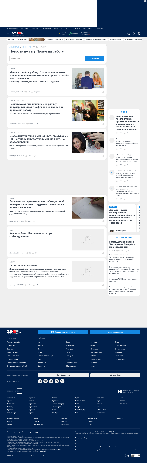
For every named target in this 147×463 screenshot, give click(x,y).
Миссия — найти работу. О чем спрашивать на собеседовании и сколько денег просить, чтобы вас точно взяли (39, 75)
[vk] (45, 381)
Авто (40, 342)
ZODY (85, 28)
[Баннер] (37, 39)
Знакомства (25, 28)
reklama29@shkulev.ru (111, 432)
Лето (68, 352)
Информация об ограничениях (84, 438)
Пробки (74, 34)
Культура (69, 349)
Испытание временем (23, 265)
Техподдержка (12, 359)
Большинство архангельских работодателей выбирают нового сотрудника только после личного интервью (36, 204)
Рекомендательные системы (83, 444)
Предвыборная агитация (16, 363)
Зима (68, 342)
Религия (94, 363)
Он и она (94, 342)
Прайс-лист (11, 345)
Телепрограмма (46, 28)
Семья (93, 366)
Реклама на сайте (13, 342)
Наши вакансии (13, 356)
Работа (93, 356)
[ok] (51, 381)
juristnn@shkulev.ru (55, 449)
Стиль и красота (121, 345)
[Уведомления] (133, 34)
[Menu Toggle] (8, 34)
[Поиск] (128, 34)
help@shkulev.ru (21, 451)
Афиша (57, 28)
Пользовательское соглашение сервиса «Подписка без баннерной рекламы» (98, 447)
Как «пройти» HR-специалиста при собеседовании (30, 235)
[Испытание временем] (88, 271)
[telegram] (40, 381)
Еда (39, 359)
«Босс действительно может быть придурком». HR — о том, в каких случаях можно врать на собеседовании (39, 139)
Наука (68, 359)
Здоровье (41, 366)
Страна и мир (120, 349)
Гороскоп (65, 28)
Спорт (117, 342)
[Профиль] (139, 34)
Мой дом (69, 356)
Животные (42, 363)
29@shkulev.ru (30, 448)
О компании (11, 349)
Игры (90, 28)
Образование (71, 366)
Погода (35, 28)
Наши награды (12, 352)
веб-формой (42, 451)
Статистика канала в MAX (17, 366)
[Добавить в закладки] (102, 92)
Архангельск (14, 47)
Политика (94, 349)
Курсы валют (76, 28)
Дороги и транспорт (45, 356)
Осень (93, 345)
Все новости (26, 47)
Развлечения (96, 359)
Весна (40, 349)
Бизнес (40, 345)
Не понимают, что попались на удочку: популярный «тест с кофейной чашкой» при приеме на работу (36, 107)
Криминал (70, 345)
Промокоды (98, 28)
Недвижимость (13, 28)
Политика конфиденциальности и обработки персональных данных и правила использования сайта (106, 450)
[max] (57, 381)
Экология (118, 352)
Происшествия (96, 352)
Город (40, 352)
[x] (62, 381)
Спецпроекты (120, 359)
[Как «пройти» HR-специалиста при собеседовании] (88, 239)
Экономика (119, 356)
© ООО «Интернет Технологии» (41, 456)
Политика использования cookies (85, 441)
